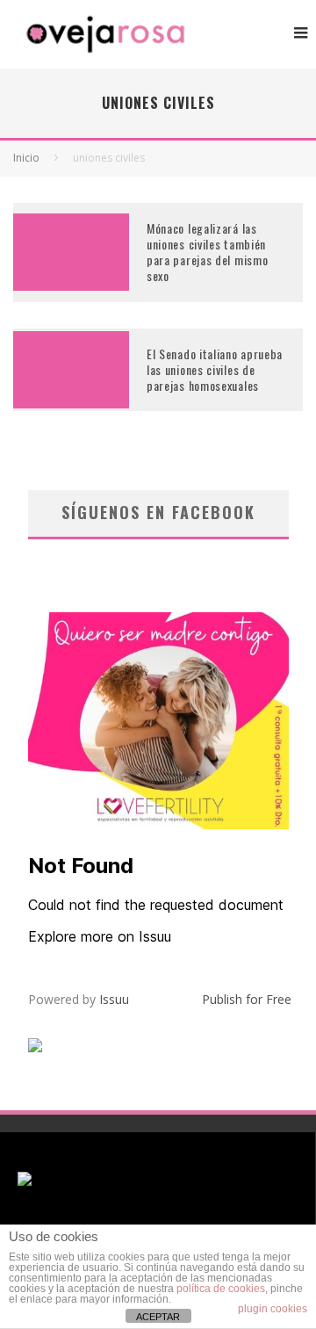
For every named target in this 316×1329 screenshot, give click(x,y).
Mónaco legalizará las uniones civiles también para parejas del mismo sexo (207, 252)
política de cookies (220, 1288)
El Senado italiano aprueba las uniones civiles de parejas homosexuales (215, 369)
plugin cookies (272, 1309)
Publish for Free (246, 999)
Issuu (114, 999)
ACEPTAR (158, 1316)
